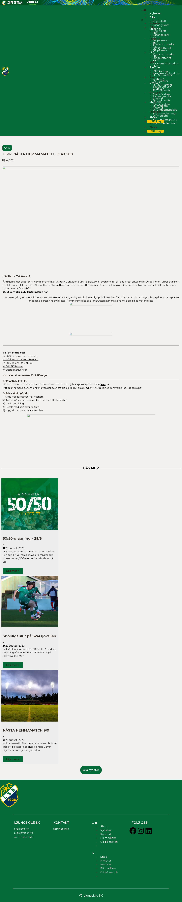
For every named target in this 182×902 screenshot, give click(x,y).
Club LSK (158, 79)
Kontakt (158, 108)
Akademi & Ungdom (166, 63)
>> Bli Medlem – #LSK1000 (18, 363)
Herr (155, 42)
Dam (156, 46)
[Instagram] (140, 830)
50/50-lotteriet (162, 48)
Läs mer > (12, 570)
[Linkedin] (148, 830)
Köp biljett (159, 21)
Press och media (163, 44)
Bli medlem (160, 115)
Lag (152, 52)
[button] (160, 10)
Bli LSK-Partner (162, 85)
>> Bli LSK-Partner (13, 366)
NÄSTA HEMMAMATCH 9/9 (26, 730)
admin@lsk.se (61, 828)
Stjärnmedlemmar (165, 113)
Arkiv (7, 147)
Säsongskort (161, 34)
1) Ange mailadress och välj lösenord (23, 396)
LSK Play (155, 121)
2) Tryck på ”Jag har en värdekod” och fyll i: (35, 400)
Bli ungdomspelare (165, 109)
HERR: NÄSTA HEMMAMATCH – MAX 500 (37, 154)
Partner (154, 77)
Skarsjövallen (161, 94)
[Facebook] (132, 830)
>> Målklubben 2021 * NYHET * (20, 359)
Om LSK (154, 92)
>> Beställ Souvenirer (15, 369)
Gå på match (161, 40)
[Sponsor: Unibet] (33, 4)
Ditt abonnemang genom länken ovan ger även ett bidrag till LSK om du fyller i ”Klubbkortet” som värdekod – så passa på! (72, 388)
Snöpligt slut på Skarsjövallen (29, 636)
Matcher (155, 29)
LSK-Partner (160, 71)
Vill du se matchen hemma (56, 384)
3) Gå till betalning (13, 403)
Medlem (155, 111)
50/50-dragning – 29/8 (22, 538)
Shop (153, 127)
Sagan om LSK (162, 96)
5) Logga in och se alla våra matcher (23, 410)
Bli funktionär (161, 100)
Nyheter (155, 13)
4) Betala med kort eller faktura (21, 407)
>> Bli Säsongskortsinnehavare (20, 356)
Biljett (153, 17)
